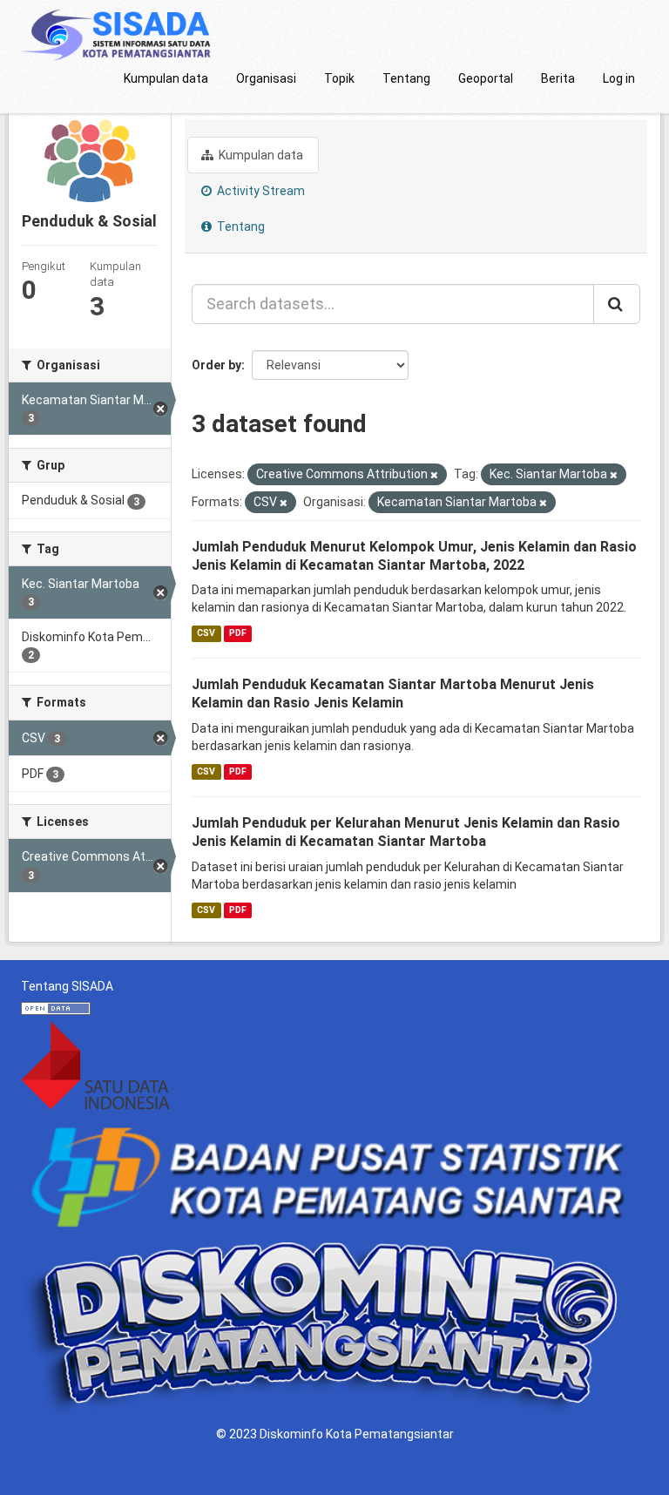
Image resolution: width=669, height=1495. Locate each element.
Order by (216, 365)
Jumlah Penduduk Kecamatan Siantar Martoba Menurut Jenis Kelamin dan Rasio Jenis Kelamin (393, 693)
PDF (238, 633)
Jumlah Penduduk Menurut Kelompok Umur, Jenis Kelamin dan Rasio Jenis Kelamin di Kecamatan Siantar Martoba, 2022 (414, 555)
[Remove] (434, 475)
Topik (339, 78)
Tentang (406, 78)
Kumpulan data (166, 78)
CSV (206, 633)
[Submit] (616, 304)
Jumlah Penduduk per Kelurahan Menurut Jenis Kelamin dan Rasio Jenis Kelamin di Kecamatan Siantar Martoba (406, 832)
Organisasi (266, 78)
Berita (558, 78)
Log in (619, 78)
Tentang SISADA (67, 986)
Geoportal (485, 78)
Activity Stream (259, 191)
